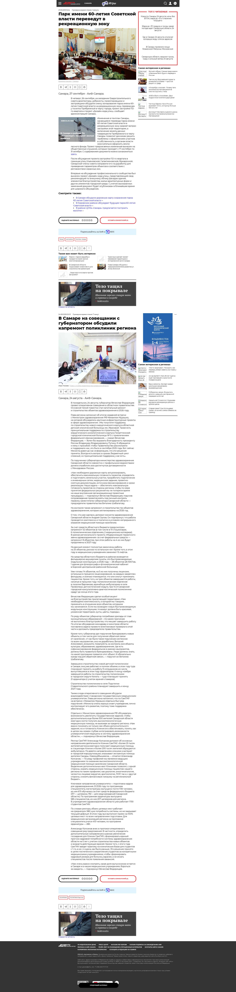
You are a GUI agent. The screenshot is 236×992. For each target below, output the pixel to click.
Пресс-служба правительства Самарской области (89, 386)
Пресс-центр (103, 944)
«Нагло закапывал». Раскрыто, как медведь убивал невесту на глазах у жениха (162, 370)
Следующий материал (98, 985)
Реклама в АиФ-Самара (87, 947)
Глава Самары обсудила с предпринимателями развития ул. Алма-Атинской (121, 267)
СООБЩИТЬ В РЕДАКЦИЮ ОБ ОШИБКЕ (122, 949)
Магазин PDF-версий (119, 944)
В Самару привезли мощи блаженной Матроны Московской (157, 48)
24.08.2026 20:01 (65, 314)
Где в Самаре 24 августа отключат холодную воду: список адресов (158, 38)
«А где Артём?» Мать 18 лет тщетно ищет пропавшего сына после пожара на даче (162, 378)
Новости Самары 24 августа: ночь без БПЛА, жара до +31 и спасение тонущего (158, 18)
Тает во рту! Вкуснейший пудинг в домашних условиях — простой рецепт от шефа (162, 81)
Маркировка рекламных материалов (92, 949)
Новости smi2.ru (67, 307)
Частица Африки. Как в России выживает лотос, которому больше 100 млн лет (162, 106)
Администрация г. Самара (68, 81)
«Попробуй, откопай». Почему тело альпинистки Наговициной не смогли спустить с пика (162, 89)
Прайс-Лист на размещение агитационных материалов (120, 947)
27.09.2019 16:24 (64, 10)
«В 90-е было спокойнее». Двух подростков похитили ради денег (162, 97)
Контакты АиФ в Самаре (154, 947)
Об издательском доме (87, 944)
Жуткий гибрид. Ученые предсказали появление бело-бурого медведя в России (163, 73)
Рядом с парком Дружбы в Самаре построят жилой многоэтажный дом (79, 259)
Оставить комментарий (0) (118, 220)
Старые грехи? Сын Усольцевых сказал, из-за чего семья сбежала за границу (162, 410)
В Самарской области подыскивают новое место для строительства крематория (81, 267)
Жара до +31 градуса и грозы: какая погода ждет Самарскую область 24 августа (158, 28)
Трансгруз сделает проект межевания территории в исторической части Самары (119, 259)
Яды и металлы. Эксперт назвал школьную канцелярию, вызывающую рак (161, 386)
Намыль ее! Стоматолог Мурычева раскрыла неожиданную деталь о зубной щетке (162, 402)
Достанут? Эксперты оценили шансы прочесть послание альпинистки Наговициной (163, 114)
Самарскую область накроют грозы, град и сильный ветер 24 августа (158, 58)
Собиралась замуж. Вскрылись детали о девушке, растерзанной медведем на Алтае (161, 394)
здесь (74, 154)
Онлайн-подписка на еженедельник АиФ (146, 944)
